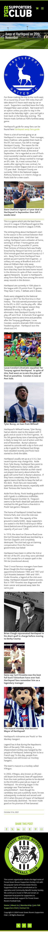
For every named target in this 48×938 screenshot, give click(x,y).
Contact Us (24, 908)
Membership (26, 905)
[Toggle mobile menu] (42, 8)
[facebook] (24, 925)
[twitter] (18, 925)
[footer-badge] (24, 836)
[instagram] (29, 925)
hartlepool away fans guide (27, 129)
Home (6, 905)
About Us (15, 905)
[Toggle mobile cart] (37, 8)
